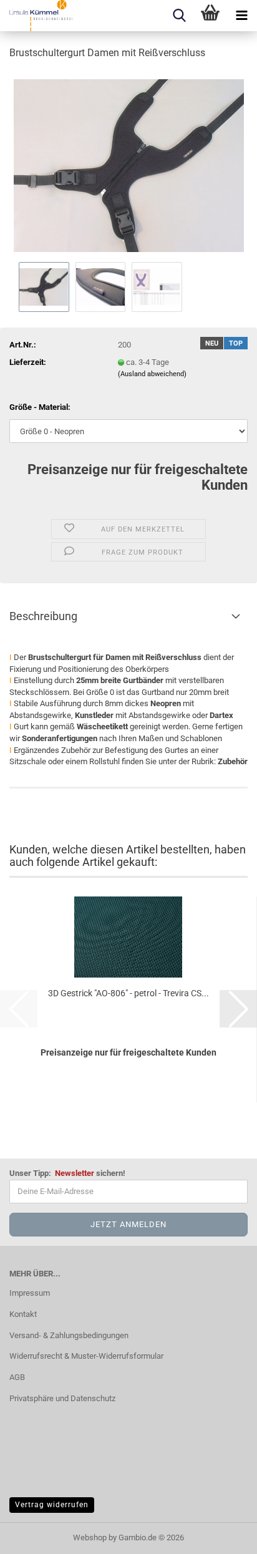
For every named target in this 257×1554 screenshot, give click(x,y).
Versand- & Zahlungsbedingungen (68, 1335)
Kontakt (23, 1314)
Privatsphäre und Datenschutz (62, 1398)
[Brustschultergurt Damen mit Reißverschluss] (129, 164)
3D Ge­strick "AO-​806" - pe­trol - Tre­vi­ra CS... (128, 993)
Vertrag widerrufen (52, 1504)
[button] (238, 1008)
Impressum (29, 1293)
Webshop (90, 1537)
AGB (17, 1377)
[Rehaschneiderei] (36, 15)
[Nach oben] (222, 1535)
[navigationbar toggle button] (241, 15)
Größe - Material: (39, 407)
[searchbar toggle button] (179, 15)
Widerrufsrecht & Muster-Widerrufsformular (86, 1356)
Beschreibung (43, 616)
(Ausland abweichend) (152, 374)
